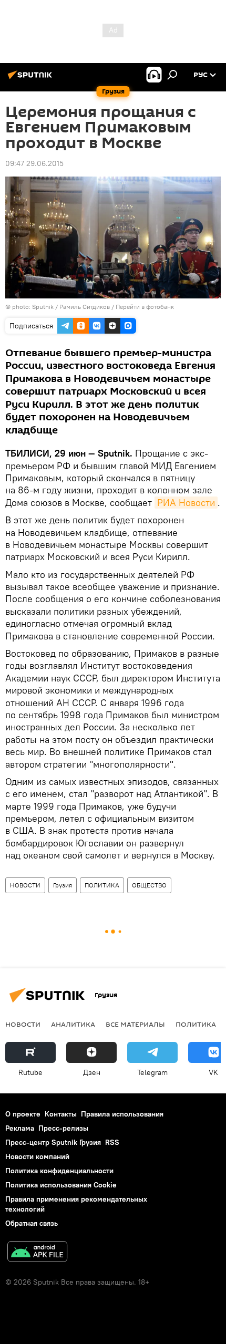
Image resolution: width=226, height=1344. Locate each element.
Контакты (61, 1114)
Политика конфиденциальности (59, 1170)
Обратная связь (31, 1223)
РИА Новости (186, 503)
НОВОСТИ (25, 885)
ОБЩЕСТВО (149, 885)
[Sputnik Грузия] (31, 79)
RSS (112, 1142)
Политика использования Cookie (61, 1185)
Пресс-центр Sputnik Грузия (53, 1142)
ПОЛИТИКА (102, 885)
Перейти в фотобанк (145, 307)
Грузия (62, 885)
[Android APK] (37, 1253)
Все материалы (135, 1024)
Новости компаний (37, 1156)
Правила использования (122, 1114)
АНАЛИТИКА (73, 1024)
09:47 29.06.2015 (34, 163)
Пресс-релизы (63, 1128)
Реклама (19, 1128)
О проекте (22, 1114)
